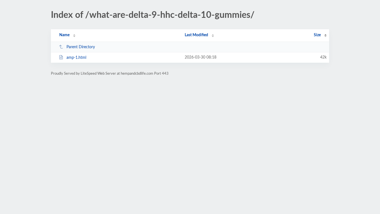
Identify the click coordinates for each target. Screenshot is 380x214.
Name (64, 35)
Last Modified (196, 35)
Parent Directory (80, 47)
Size (317, 35)
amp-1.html (76, 58)
